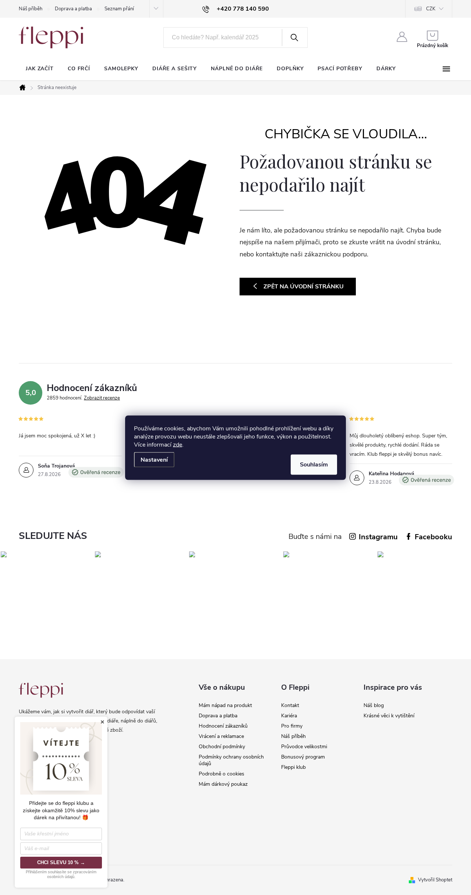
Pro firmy (291, 725)
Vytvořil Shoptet (435, 880)
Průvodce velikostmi (304, 746)
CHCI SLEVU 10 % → (61, 862)
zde (177, 444)
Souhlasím (314, 464)
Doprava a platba (73, 9)
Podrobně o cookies (221, 773)
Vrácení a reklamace (221, 736)
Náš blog (374, 705)
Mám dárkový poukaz (223, 784)
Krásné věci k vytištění (389, 715)
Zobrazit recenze (102, 398)
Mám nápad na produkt (225, 705)
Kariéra (289, 715)
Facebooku (433, 537)
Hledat (294, 37)
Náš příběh (30, 9)
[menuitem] (40, 68)
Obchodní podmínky (222, 746)
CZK (430, 9)
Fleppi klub (293, 767)
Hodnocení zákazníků (223, 725)
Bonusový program (303, 756)
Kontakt (290, 705)
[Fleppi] (41, 690)
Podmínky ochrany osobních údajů (231, 760)
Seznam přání (119, 9)
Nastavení (154, 459)
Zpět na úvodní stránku (303, 287)
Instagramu (378, 537)
